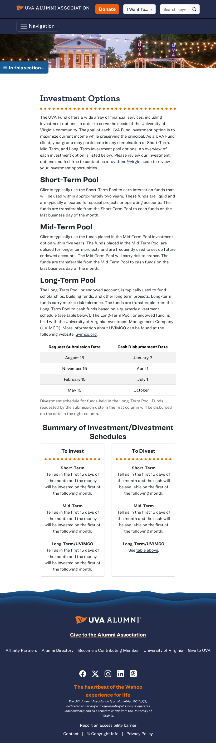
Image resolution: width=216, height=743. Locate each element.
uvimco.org (86, 334)
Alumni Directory (57, 650)
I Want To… (138, 9)
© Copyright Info (102, 733)
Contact (70, 733)
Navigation (41, 26)
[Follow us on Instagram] (108, 674)
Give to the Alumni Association (108, 634)
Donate (107, 9)
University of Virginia (163, 650)
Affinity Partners (21, 650)
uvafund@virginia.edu (131, 161)
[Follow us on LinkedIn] (120, 674)
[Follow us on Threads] (133, 674)
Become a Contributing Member (108, 650)
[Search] (194, 9)
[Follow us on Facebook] (82, 674)
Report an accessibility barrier (108, 725)
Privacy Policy (139, 733)
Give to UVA (199, 650)
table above (147, 550)
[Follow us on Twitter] (95, 674)
